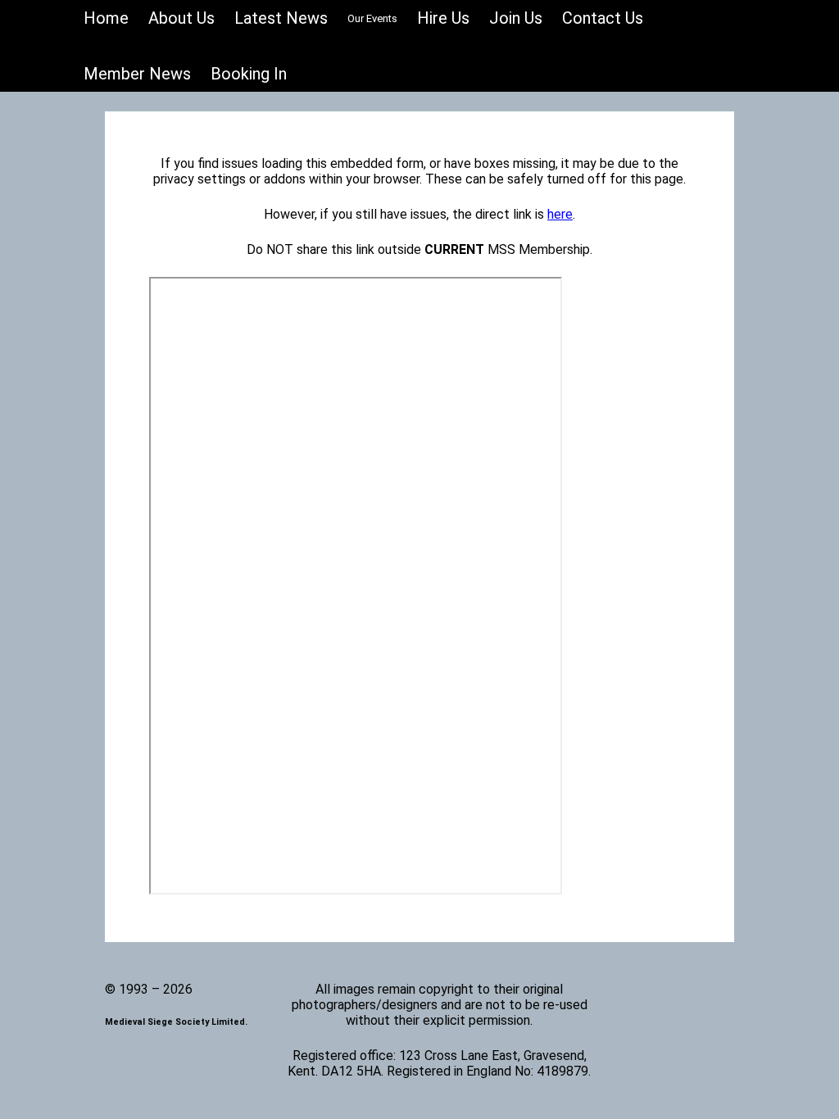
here (560, 214)
